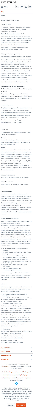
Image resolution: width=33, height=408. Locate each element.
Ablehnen (11, 405)
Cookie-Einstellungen (7, 372)
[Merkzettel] (21, 6)
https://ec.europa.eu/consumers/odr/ (13, 336)
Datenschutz (15, 378)
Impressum (28, 378)
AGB (22, 378)
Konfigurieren (21, 405)
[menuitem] (4, 6)
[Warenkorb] (30, 6)
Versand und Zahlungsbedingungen (19, 375)
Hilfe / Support (26, 372)
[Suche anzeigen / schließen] (17, 6)
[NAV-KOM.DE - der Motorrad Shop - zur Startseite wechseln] (9, 2)
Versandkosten (5, 366)
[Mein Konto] (26, 6)
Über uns (17, 372)
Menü (6, 7)
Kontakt (5, 375)
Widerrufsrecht (6, 378)
